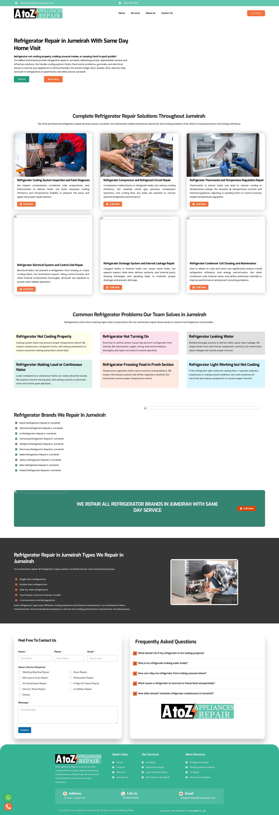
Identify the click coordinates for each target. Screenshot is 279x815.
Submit (24, 730)
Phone (58, 651)
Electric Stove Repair (34, 689)
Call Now (256, 13)
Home (122, 13)
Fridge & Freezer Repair (86, 683)
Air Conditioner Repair (34, 683)
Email (91, 651)
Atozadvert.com (197, 811)
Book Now (53, 79)
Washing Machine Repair (36, 672)
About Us (150, 13)
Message (24, 702)
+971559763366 (130, 797)
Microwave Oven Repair (35, 677)
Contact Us (167, 13)
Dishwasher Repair (83, 677)
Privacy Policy (127, 810)
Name (22, 651)
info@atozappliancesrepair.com (197, 797)
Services (135, 13)
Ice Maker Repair (82, 689)
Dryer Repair (80, 672)
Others (26, 694)
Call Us (21, 79)
